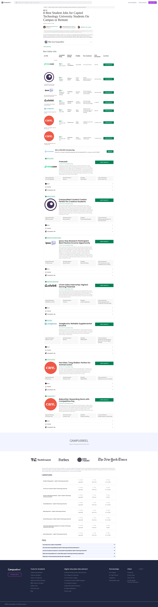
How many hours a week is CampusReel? (52, 544)
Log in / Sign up (152, 2)
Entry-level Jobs (35, 588)
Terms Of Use (130, 577)
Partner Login (67, 591)
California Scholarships (37, 572)
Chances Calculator (36, 575)
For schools (143, 2)
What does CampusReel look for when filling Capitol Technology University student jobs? (63, 553)
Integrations (112, 577)
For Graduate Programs (70, 583)
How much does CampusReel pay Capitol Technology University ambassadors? (61, 547)
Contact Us (130, 572)
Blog (32, 591)
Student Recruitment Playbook (72, 585)
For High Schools (113, 575)
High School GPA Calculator (38, 580)
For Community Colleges (70, 577)
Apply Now (110, 151)
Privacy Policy (131, 575)
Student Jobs (34, 585)
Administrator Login (114, 580)
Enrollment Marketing (70, 588)
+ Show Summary (47, 46)
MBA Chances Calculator (37, 583)
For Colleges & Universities (71, 575)
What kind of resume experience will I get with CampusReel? (56, 556)
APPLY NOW (107, 64)
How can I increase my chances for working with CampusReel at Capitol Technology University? (65, 550)
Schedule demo (14, 574)
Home (45, 7)
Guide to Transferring (36, 577)
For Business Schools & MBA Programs (74, 580)
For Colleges (112, 572)
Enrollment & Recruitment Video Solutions (75, 572)
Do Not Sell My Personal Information (132, 581)
